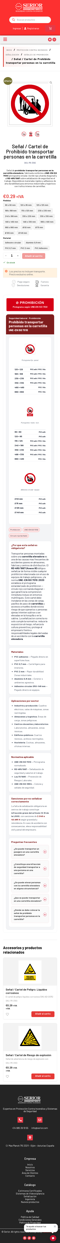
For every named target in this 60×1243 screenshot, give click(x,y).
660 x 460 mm (47, 222)
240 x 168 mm (11, 216)
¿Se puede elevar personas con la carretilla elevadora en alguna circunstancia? (27, 885)
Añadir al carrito (33, 255)
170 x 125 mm (27, 210)
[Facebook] (50, 39)
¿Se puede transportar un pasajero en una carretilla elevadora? (26, 851)
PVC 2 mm (25, 248)
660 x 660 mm (11, 227)
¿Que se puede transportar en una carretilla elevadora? (28, 899)
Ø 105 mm (9, 233)
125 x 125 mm (42, 205)
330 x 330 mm (46, 216)
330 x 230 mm (28, 216)
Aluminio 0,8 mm (33, 242)
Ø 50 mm (26, 227)
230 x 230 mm (44, 210)
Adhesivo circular (13, 242)
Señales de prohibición (36, 55)
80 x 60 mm (10, 205)
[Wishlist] (7, 1014)
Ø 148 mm (22, 233)
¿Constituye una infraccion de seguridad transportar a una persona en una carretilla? (27, 869)
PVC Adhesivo (41, 248)
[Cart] (50, 28)
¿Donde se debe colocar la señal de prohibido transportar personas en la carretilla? (27, 914)
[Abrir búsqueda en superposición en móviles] (30, 20)
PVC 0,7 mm (10, 248)
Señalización (12, 55)
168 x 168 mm (10, 210)
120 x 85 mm (26, 205)
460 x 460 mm (11, 222)
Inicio (9, 50)
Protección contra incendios (32, 50)
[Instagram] (54, 39)
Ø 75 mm (39, 227)
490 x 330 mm (29, 222)
